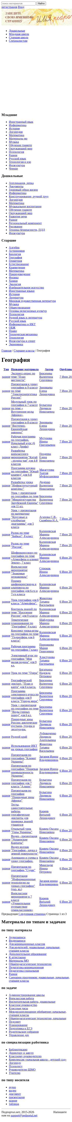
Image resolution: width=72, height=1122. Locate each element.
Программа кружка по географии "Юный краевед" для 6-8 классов (25, 473)
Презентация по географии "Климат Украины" (23, 758)
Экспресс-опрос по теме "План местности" (23, 377)
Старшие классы (24, 350)
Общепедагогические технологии (30, 964)
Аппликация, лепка (21, 183)
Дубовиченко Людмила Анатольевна (47, 737)
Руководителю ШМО (22, 1069)
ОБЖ (12, 327)
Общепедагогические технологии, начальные (37, 1018)
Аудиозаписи (17, 937)
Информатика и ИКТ (22, 324)
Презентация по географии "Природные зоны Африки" (22, 795)
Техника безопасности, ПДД (27, 229)
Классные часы (18, 1008)
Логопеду (15, 1062)
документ (15, 1093)
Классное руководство (23, 1005)
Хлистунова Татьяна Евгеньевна (47, 660)
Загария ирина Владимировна (48, 882)
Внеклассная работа (21, 998)
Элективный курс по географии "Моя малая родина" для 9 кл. (24, 660)
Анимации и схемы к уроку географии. (24, 859)
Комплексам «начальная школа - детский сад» (37, 1059)
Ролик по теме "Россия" (20, 545)
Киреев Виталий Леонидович (47, 815)
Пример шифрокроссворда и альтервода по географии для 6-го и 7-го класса (24, 587)
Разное (13, 155)
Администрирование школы (27, 995)
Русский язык (17, 158)
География (15, 257)
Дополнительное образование (28, 954)
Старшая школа (18, 37)
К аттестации (17, 957)
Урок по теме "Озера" (24, 672)
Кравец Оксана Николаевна (49, 830)
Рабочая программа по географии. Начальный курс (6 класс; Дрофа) (23, 441)
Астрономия (17, 250)
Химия (13, 280)
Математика (16, 135)
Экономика (16, 344)
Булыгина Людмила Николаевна (46, 408)
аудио (12, 1087)
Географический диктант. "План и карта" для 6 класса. (23, 684)
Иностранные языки (22, 290)
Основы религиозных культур (28, 310)
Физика (13, 277)
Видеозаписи (17, 940)
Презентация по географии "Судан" (23, 868)
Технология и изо (20, 161)
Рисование (15, 226)
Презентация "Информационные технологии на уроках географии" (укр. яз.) (23, 882)
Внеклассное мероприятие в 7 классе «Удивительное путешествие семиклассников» (22, 902)
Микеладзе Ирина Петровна (46, 868)
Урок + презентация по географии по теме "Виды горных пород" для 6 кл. (25, 710)
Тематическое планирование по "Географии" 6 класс (24, 623)
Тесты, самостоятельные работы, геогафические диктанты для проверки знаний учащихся (22, 814)
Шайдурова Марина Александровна (49, 623)
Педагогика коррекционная (26, 967)
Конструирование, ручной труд (28, 196)
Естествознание (19, 264)
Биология (15, 254)
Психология (16, 151)
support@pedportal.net (24, 1115)
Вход (21, 7)
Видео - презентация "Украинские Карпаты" (24, 839)
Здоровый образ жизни (23, 189)
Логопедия (16, 131)
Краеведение (17, 267)
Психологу (16, 1066)
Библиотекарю (18, 1049)
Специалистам (18, 40)
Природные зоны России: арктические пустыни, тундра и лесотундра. (24, 724)
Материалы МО (19, 960)
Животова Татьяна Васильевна (46, 602)
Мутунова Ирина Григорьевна (47, 441)
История (14, 128)
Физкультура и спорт (22, 341)
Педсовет (15, 1021)
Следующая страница (32, 913)
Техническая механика (23, 334)
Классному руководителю (25, 1056)
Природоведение (19, 274)
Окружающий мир (20, 148)
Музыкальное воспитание (25, 206)
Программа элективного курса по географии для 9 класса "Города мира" (25, 696)
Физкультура (17, 165)
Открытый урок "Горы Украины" (21, 830)
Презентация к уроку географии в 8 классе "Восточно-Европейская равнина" (24, 425)
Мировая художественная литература (32, 300)
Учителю (14, 1073)
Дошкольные (17, 30)
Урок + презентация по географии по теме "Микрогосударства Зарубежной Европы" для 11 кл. (25, 499)
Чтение (13, 168)
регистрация (9, 7)
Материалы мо (18, 138)
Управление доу (19, 1035)
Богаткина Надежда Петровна (45, 673)
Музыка (14, 141)
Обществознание (19, 307)
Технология (16, 337)
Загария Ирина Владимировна (48, 758)
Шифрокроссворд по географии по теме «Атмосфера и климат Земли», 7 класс (25, 557)
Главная (6, 350)
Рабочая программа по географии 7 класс (24, 648)
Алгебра (14, 247)
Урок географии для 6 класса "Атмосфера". (25, 601)
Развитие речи (18, 216)
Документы (16, 186)
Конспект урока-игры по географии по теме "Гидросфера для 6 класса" (25, 635)
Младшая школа (19, 34)
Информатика (17, 125)
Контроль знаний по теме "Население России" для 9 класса (24, 612)
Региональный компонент (25, 223)
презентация (17, 1097)
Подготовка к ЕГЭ (20, 1028)
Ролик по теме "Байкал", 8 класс (22, 534)
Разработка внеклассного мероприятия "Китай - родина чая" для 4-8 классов (24, 457)
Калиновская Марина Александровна (49, 534)
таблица (14, 1103)
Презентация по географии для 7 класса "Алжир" (21, 783)
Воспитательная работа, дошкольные (32, 1001)
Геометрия (15, 260)
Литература (16, 297)
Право (13, 330)
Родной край (19, 736)
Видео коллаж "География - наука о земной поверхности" (24, 850)
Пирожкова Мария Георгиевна (46, 648)
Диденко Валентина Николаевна (46, 485)
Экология (15, 284)
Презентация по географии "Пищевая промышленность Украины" (24, 770)
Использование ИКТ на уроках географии (24, 747)
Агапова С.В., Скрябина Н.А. (48, 518)
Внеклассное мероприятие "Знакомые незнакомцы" (19, 571)
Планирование (18, 1025)
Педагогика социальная (24, 970)
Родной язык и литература (25, 317)
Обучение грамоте (20, 145)
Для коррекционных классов (27, 944)
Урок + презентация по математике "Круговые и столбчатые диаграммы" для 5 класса (23, 519)
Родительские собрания (24, 1031)
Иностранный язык (21, 121)
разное (6, 376)
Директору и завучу (21, 1052)
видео (12, 1090)
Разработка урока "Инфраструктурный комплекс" (24, 485)
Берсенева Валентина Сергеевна (46, 377)
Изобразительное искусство (26, 287)
